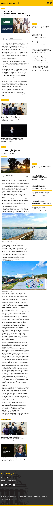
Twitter (26, 16)
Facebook (29, 16)
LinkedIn (28, 16)
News (3, 8)
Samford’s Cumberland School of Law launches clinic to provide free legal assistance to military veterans (41, 67)
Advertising (44, 496)
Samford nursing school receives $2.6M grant (38, 35)
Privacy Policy (4, 496)
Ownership (30, 496)
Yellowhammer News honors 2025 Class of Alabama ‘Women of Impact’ (41, 27)
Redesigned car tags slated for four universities (38, 42)
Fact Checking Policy (22, 496)
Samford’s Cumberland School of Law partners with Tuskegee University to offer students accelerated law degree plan (39, 58)
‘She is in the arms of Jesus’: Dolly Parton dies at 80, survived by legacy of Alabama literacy (12, 139)
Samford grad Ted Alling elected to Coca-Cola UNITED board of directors (41, 50)
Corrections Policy (12, 496)
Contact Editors (37, 496)
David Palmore (4, 16)
